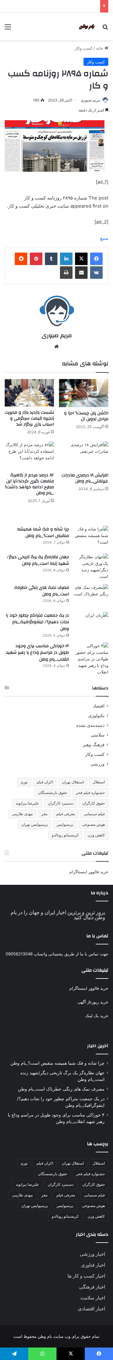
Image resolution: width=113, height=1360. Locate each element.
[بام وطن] (87, 26)
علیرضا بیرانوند (27, 803)
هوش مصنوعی (93, 824)
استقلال (99, 782)
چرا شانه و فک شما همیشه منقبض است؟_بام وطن (43, 532)
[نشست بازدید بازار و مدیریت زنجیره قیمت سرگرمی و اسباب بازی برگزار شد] (29, 393)
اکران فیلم (44, 782)
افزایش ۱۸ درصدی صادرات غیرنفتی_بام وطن (85, 478)
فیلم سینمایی (94, 813)
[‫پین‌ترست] (36, 259)
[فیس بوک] (96, 259)
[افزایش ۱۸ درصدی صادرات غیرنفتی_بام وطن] (83, 455)
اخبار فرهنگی (92, 1286)
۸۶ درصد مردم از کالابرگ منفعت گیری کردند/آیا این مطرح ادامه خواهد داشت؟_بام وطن (29, 484)
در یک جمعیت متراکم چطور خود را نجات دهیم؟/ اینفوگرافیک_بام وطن (37, 622)
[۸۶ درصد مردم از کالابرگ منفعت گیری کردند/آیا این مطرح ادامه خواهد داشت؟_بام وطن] (29, 455)
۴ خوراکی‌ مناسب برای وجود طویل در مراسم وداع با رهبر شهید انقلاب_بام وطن (37, 652)
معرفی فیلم (65, 813)
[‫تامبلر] (51, 259)
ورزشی (97, 763)
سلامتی (98, 734)
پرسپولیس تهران (34, 824)
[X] (81, 259)
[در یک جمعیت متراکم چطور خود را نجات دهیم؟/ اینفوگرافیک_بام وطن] (91, 615)
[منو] (8, 29)
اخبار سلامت (92, 1297)
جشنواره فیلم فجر (90, 792)
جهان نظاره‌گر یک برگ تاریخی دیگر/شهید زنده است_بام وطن (38, 560)
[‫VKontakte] (96, 272)
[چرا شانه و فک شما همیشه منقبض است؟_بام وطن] (91, 537)
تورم (24, 782)
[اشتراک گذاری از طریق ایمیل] (81, 272)
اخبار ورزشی (92, 1254)
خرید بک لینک (96, 1015)
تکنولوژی (96, 715)
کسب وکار (84, 48)
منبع (104, 238)
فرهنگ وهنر (94, 744)
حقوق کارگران (93, 803)
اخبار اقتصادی (91, 1308)
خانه (100, 48)
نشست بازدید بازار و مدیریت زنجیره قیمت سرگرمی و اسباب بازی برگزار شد (29, 418)
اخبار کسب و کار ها (86, 1276)
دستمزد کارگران (60, 803)
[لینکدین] (66, 259)
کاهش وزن (96, 835)
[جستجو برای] (105, 29)
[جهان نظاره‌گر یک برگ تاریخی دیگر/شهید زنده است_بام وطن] (91, 567)
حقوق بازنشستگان (52, 792)
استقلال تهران (73, 782)
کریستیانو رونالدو (65, 835)
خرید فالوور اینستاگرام (88, 871)
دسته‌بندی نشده (90, 725)
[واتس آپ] (42, 1354)
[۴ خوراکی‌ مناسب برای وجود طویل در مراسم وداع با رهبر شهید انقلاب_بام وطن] (91, 659)
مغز (44, 813)
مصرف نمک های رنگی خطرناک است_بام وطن (41, 591)
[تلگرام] (14, 1354)
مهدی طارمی (22, 813)
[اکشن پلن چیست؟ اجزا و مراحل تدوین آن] (83, 393)
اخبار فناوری (93, 1265)
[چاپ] (66, 272)
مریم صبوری (90, 100)
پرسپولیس (64, 824)
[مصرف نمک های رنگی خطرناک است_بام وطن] (91, 596)
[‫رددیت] (21, 259)
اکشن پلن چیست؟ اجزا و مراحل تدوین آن (86, 416)
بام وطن (44, 1336)
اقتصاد (99, 705)
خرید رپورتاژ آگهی (93, 1001)
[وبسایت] (56, 346)
